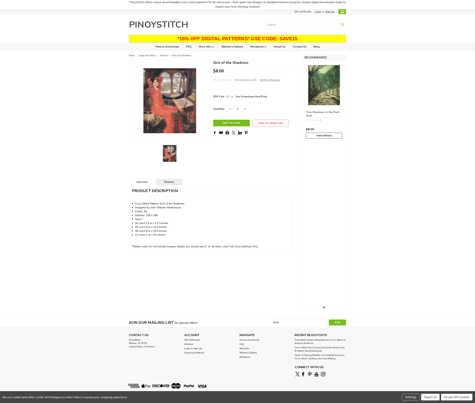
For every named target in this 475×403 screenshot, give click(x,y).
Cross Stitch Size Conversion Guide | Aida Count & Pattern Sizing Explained (320, 349)
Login (318, 11)
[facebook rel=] (303, 374)
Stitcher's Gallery (232, 46)
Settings (411, 397)
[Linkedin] (240, 133)
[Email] (221, 133)
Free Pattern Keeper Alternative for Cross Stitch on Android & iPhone (320, 341)
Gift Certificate (302, 11)
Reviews (169, 182)
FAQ (188, 46)
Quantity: (219, 109)
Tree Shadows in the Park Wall (323, 113)
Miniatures (257, 46)
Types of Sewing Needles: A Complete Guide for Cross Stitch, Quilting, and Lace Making (320, 357)
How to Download (167, 46)
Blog (317, 46)
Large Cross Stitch (147, 55)
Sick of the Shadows (181, 55)
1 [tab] (324, 308)
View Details (324, 135)
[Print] (227, 133)
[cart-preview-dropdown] (341, 11)
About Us (279, 46)
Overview (142, 182)
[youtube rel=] (316, 374)
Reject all (430, 397)
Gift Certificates (192, 339)
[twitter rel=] (297, 374)
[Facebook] (215, 133)
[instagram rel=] (323, 374)
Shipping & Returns (194, 352)
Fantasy (164, 55)
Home (131, 55)
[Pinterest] (246, 133)
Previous (132, 100)
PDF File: (221, 96)
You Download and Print (251, 96)
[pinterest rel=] (309, 374)
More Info (205, 46)
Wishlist (188, 344)
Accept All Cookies (456, 397)
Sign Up (330, 11)
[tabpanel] (324, 101)
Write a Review (270, 80)
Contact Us (299, 46)
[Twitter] (233, 133)
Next (207, 100)
